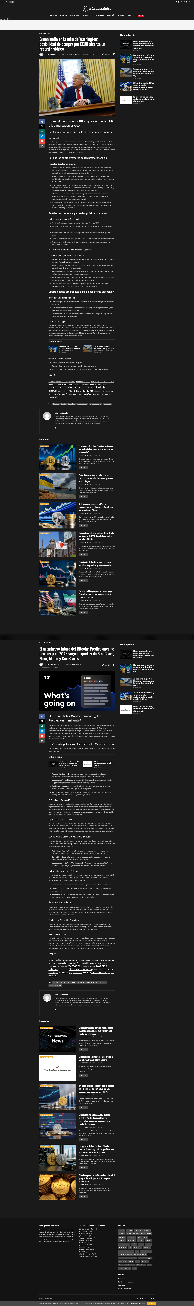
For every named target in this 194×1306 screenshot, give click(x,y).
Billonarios (72, 382)
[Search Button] (6, 2)
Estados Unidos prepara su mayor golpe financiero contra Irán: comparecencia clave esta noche (95, 594)
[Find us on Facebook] (178, 2)
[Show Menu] (2, 1)
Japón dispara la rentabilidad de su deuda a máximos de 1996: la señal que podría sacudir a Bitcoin (96, 536)
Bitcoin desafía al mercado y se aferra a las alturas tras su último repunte (143, 98)
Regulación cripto (95, 404)
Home (41, 33)
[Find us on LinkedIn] (189, 2)
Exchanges (52, 388)
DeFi (112, 382)
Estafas (93, 384)
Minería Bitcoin (82, 404)
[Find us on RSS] (191, 2)
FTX (139, 15)
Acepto (151, 1303)
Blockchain (71, 404)
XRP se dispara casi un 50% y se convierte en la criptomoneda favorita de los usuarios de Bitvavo (96, 507)
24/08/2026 (63, 352)
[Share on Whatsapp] (42, 131)
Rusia (74, 394)
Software (79, 394)
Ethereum (80, 982)
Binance (79, 381)
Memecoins (64, 388)
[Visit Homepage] (97, 9)
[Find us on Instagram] (184, 2)
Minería (90, 388)
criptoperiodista (53, 54)
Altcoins (51, 381)
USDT (112, 394)
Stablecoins (95, 394)
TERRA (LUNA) (103, 394)
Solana (87, 394)
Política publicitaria (124, 1288)
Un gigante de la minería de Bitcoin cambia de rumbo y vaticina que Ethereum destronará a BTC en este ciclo (96, 1149)
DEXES (50, 385)
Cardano (87, 382)
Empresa (68, 384)
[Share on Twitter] (42, 126)
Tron (109, 394)
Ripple (70, 394)
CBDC (92, 382)
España (74, 385)
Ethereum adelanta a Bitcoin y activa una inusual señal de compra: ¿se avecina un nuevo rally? (69, 348)
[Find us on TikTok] (176, 2)
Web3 (55, 397)
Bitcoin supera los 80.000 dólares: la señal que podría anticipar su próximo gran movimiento (97, 1178)
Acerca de (121, 1285)
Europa (99, 385)
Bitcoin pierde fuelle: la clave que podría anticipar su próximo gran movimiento (95, 563)
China (96, 382)
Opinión (50, 394)
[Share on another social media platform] (42, 146)
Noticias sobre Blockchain (102, 391)
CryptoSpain (107, 382)
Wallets (50, 397)
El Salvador (61, 385)
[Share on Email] (42, 141)
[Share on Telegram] (42, 136)
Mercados (47, 33)
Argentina (65, 382)
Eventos (104, 385)
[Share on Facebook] (42, 121)
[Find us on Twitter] (181, 2)
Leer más (83, 468)
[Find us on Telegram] (186, 2)
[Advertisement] (97, 24)
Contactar (121, 1279)
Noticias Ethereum (80, 391)
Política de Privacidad (125, 1282)
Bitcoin (63, 404)
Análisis (58, 381)
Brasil (83, 382)
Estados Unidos (83, 384)
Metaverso (84, 388)
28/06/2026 (64, 54)
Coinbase (101, 382)
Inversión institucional (93, 982)
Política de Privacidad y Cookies (135, 1303)
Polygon (55, 394)
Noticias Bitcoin (48, 643)
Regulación (63, 394)
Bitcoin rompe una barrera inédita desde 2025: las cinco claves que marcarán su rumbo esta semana (143, 44)
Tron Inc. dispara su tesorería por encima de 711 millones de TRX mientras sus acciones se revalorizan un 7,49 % (96, 1088)
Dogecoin (54, 385)
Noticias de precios (63, 391)
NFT (94, 388)
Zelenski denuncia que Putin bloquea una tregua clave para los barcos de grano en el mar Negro (104, 348)
